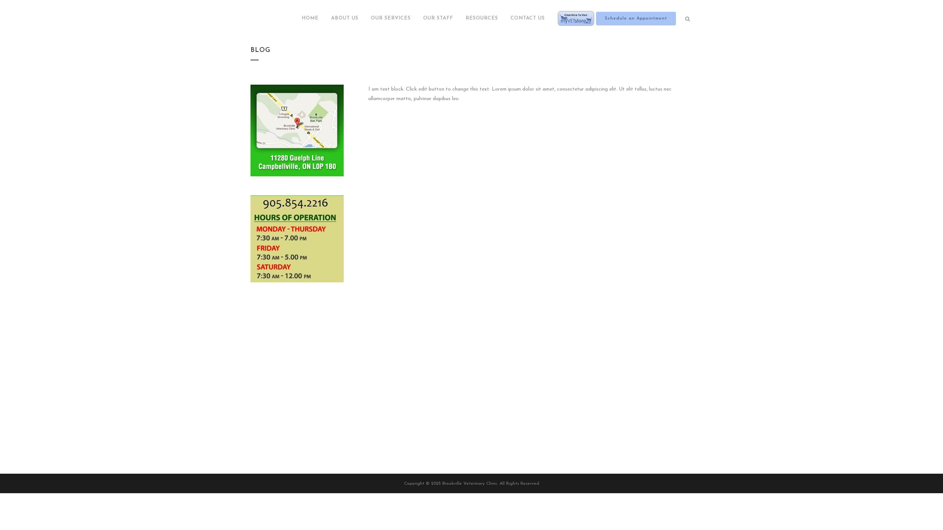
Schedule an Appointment (636, 18)
